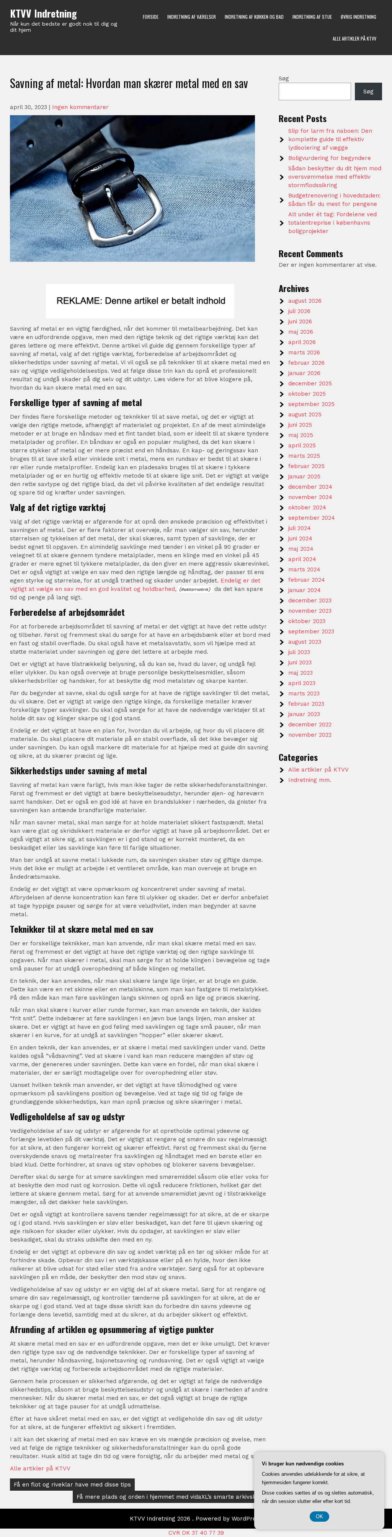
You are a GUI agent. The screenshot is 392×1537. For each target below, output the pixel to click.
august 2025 (305, 414)
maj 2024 (301, 548)
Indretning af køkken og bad (254, 16)
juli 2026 (299, 311)
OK (319, 1516)
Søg (284, 78)
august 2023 (304, 641)
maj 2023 (300, 672)
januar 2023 (304, 714)
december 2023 (310, 600)
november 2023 (310, 610)
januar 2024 (304, 590)
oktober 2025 (307, 393)
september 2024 (311, 517)
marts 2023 (304, 693)
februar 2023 (306, 703)
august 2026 (305, 300)
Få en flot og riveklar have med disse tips (72, 1484)
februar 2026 (306, 362)
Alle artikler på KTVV (354, 38)
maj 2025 (300, 435)
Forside (150, 16)
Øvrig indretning (358, 16)
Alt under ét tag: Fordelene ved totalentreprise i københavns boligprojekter (332, 223)
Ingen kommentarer (80, 107)
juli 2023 (299, 652)
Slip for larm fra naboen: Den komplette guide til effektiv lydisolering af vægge (330, 139)
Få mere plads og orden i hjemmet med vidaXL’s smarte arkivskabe (172, 1496)
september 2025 (311, 404)
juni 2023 (300, 662)
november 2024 (310, 497)
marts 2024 (304, 569)
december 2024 (310, 486)
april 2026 (302, 342)
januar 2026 (304, 373)
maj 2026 (300, 331)
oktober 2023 (306, 621)
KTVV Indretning (43, 13)
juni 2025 (300, 424)
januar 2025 (304, 476)
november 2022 (310, 734)
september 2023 (311, 631)
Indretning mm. (309, 780)
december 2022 (310, 724)
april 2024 (302, 559)
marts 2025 (304, 455)
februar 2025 (306, 466)
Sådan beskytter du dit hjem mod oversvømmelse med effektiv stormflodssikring (334, 177)
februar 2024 (306, 579)
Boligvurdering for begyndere (329, 158)
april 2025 (302, 445)
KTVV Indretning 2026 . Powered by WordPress (196, 1518)
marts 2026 (304, 352)
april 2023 (301, 683)
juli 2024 (299, 528)
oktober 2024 (307, 507)
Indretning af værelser (191, 16)
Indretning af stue (312, 16)
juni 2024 (300, 538)
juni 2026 (300, 321)
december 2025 (310, 383)
